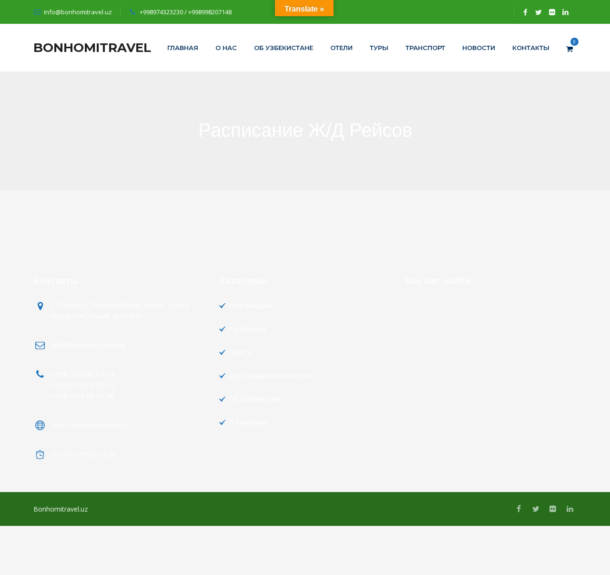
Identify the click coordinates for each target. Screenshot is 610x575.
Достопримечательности (270, 375)
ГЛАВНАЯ (182, 47)
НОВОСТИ (478, 47)
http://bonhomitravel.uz (89, 425)
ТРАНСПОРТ (425, 47)
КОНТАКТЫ (530, 47)
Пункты (241, 352)
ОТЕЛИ (341, 47)
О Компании (248, 422)
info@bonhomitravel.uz (78, 12)
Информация (250, 305)
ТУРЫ (379, 47)
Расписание (247, 328)
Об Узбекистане (255, 398)
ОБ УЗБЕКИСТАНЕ (283, 47)
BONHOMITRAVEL (92, 47)
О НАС (226, 47)
